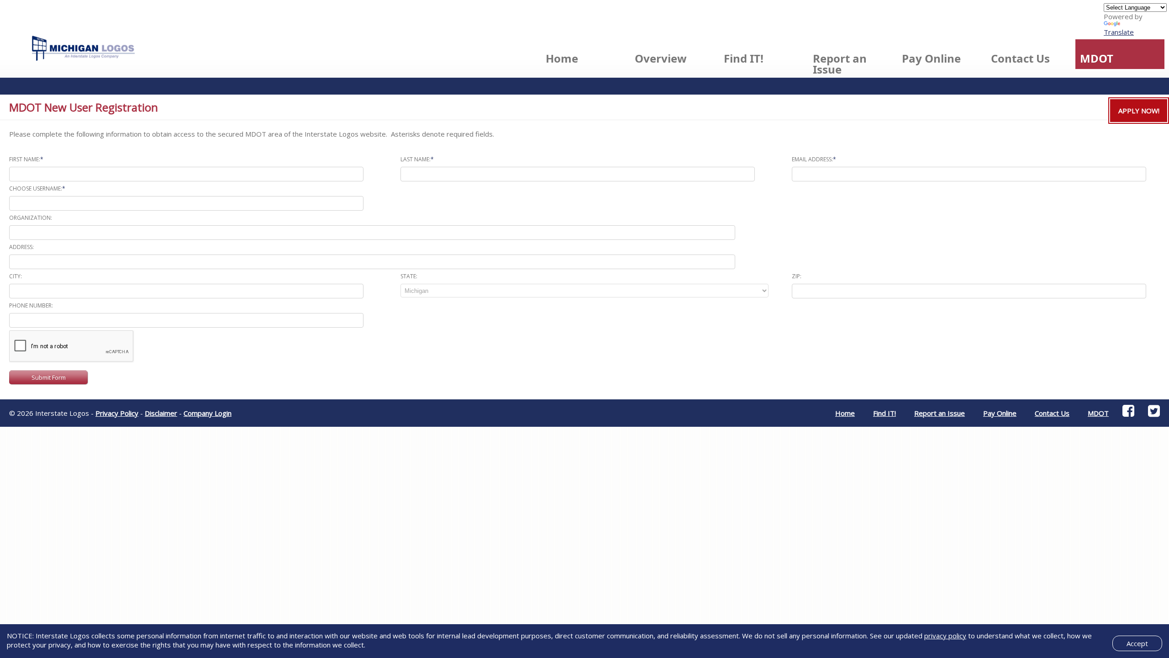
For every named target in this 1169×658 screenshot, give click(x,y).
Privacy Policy (116, 413)
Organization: (30, 218)
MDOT (1096, 58)
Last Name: (417, 159)
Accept (1137, 643)
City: (15, 276)
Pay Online (931, 58)
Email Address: (814, 159)
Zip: (796, 276)
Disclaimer (161, 413)
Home (562, 58)
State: (408, 276)
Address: (21, 247)
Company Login (208, 413)
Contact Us (1020, 58)
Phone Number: (31, 305)
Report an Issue (840, 64)
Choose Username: (37, 188)
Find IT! (744, 58)
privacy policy (945, 635)
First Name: (26, 159)
